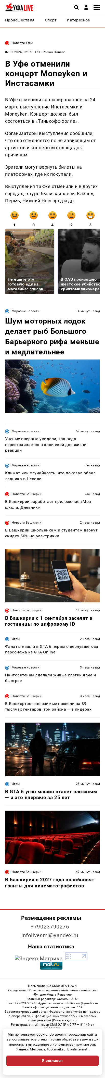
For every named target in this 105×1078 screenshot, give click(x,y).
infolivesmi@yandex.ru (49, 935)
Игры (16, 639)
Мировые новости (25, 311)
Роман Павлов (54, 52)
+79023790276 (50, 927)
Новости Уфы (22, 43)
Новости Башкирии (27, 494)
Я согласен (52, 1060)
